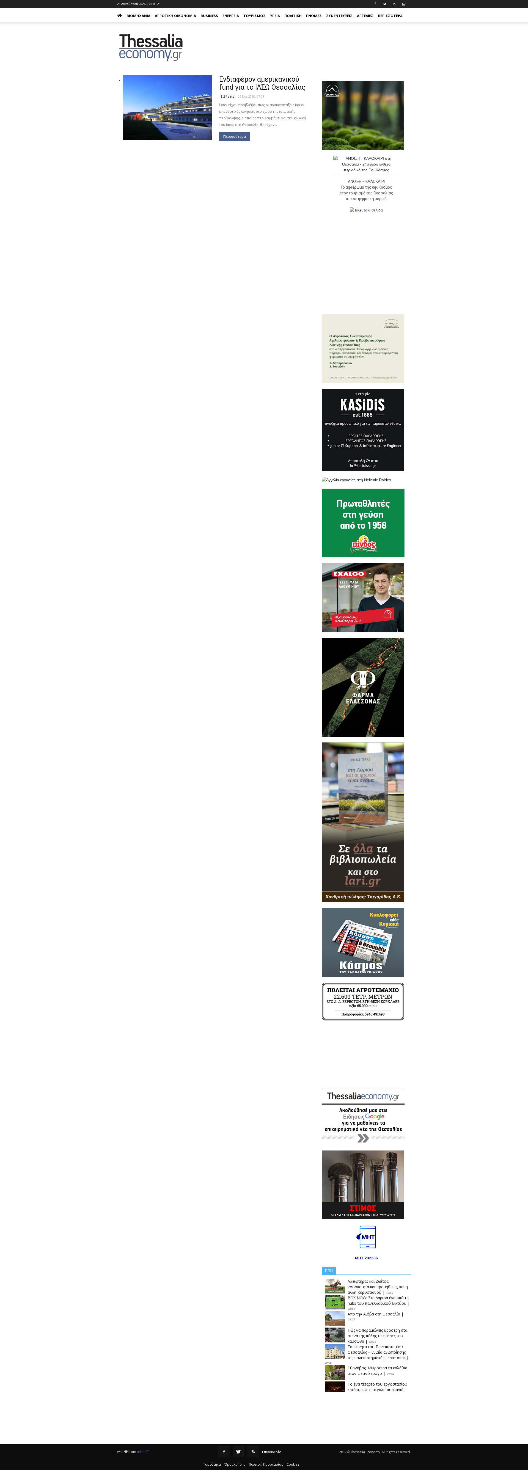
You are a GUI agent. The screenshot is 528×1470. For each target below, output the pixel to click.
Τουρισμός (254, 15)
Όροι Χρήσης (234, 1464)
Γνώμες (314, 15)
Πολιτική (293, 15)
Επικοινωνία (271, 1452)
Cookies (293, 1464)
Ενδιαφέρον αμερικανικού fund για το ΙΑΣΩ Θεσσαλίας (262, 83)
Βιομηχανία (138, 15)
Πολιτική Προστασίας (266, 1464)
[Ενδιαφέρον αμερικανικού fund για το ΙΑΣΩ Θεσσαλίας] (167, 107)
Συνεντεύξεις (339, 15)
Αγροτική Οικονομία (175, 15)
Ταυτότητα (212, 1464)
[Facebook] (223, 1451)
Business (209, 15)
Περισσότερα (234, 136)
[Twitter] (238, 1451)
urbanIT (143, 1451)
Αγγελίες (365, 15)
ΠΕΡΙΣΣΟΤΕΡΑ (390, 15)
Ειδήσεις (227, 96)
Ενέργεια (230, 15)
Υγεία (275, 15)
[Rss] (253, 1451)
